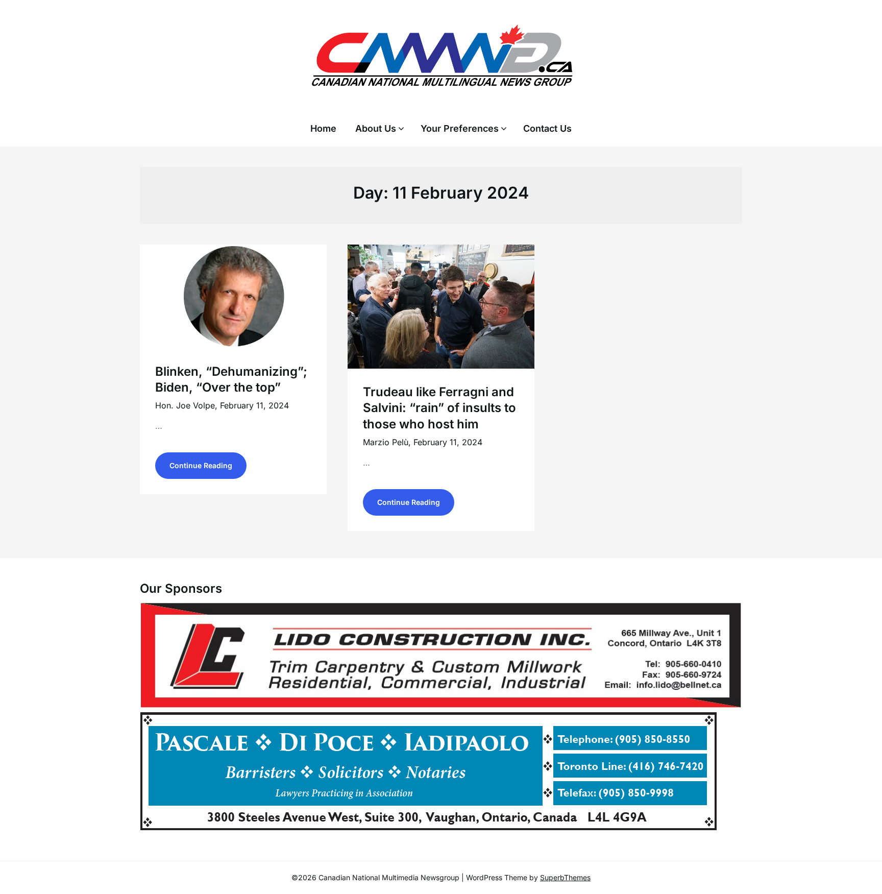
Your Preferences (460, 128)
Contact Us (547, 128)
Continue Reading (200, 465)
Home (323, 128)
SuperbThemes (565, 877)
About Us (375, 128)
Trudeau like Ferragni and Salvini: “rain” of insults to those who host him (439, 407)
